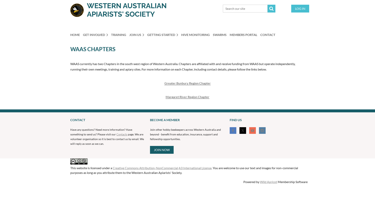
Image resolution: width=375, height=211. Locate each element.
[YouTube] (252, 130)
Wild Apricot (268, 182)
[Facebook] (233, 130)
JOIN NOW (162, 150)
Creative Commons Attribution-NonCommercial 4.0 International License (162, 168)
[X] (242, 130)
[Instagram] (262, 130)
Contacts (121, 134)
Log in (300, 8)
